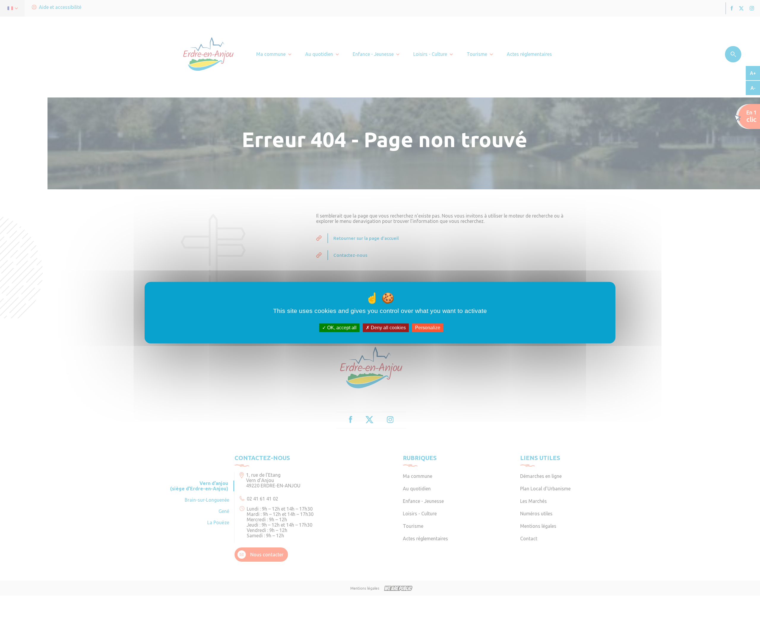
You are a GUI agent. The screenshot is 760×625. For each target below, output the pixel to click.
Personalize (427, 327)
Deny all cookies (388, 327)
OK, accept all (341, 327)
